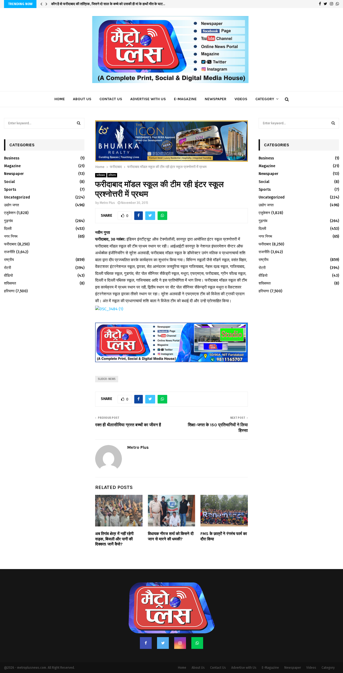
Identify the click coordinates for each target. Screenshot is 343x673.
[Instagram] (180, 632)
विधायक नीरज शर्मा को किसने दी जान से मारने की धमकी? (170, 525)
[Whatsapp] (197, 632)
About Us (82, 99)
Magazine (12, 166)
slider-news (106, 367)
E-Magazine (185, 99)
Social (9, 182)
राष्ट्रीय (9, 259)
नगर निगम (10, 236)
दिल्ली (8, 228)
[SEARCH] (78, 123)
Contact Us (110, 99)
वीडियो (8, 275)
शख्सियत (10, 283)
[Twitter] (163, 632)
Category (264, 99)
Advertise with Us (148, 99)
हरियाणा (112, 164)
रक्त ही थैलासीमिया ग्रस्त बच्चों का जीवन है (128, 413)
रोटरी (7, 268)
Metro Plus (107, 192)
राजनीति (9, 252)
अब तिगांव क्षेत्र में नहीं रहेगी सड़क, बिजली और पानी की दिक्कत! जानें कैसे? (114, 528)
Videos (240, 99)
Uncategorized (17, 197)
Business (11, 158)
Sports (10, 189)
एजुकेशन (10, 213)
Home (59, 99)
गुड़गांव (8, 221)
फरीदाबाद (100, 164)
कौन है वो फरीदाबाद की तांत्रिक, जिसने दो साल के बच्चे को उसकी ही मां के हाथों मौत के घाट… (108, 4)
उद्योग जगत (11, 205)
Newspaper (215, 99)
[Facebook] (146, 632)
